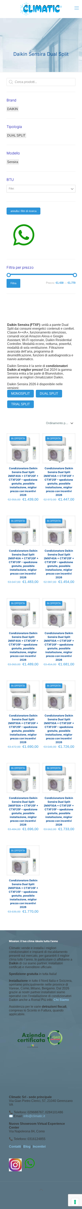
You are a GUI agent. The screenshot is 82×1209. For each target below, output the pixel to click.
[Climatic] (41, 9)
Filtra (13, 283)
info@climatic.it (34, 1116)
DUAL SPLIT (49, 393)
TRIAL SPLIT (20, 404)
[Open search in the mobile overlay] (41, 82)
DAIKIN (12, 109)
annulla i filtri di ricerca (23, 211)
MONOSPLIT (20, 393)
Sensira (12, 162)
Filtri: (12, 188)
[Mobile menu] (76, 8)
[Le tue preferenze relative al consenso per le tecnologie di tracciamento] (75, 1202)
